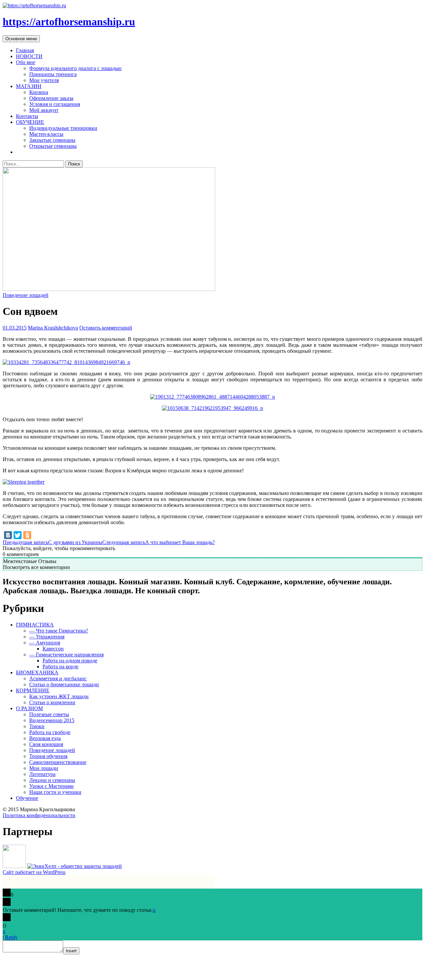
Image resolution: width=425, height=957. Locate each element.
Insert (71, 950)
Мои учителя (44, 80)
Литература (42, 774)
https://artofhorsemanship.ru (69, 22)
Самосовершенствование (57, 762)
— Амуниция (44, 642)
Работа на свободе (49, 732)
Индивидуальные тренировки (63, 128)
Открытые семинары (53, 146)
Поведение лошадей (25, 295)
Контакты (27, 116)
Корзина (38, 92)
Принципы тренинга (53, 74)
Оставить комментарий (105, 328)
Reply (11, 937)
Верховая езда (45, 738)
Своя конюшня (46, 744)
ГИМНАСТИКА (35, 624)
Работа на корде (60, 666)
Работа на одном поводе (69, 660)
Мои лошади (43, 768)
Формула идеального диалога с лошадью (75, 68)
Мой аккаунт (43, 110)
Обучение (27, 798)
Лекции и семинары (52, 780)
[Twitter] (18, 535)
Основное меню (21, 38)
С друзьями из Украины (52, 542)
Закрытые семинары (52, 140)
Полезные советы (49, 714)
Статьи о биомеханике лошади (64, 684)
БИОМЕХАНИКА (37, 672)
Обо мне (25, 62)
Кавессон (53, 648)
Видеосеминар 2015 (51, 720)
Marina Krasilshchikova (53, 328)
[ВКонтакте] (8, 535)
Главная (25, 50)
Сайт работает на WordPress (34, 872)
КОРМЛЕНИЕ (32, 690)
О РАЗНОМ (29, 708)
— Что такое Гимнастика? (58, 630)
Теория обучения (48, 756)
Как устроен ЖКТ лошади (59, 696)
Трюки (36, 726)
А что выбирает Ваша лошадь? (158, 542)
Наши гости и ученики (55, 792)
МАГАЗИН (29, 86)
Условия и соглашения (54, 104)
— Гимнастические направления (66, 654)
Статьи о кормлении (52, 702)
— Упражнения (46, 636)
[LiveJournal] (37, 535)
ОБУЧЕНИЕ (30, 122)
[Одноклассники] (27, 535)
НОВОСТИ (29, 56)
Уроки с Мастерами (51, 786)
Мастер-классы (46, 134)
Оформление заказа (51, 98)
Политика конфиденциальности (39, 815)
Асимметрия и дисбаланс (58, 678)
